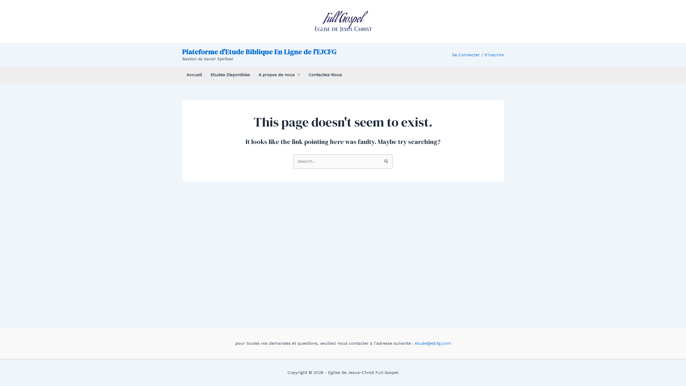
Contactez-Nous (325, 74)
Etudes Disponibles (230, 74)
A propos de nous (277, 74)
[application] (297, 75)
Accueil (194, 74)
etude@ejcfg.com (433, 343)
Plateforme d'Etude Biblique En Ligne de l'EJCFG (259, 52)
